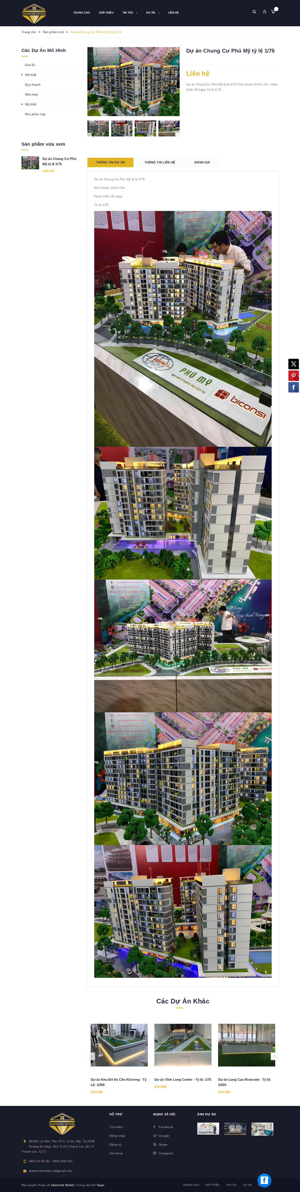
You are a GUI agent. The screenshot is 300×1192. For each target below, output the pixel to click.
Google (164, 1135)
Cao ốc (30, 65)
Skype (163, 1144)
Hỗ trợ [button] (115, 1114)
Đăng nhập (117, 1135)
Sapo (100, 1185)
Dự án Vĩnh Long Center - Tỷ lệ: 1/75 (182, 1079)
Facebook (166, 1127)
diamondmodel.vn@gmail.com (50, 1171)
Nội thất (30, 74)
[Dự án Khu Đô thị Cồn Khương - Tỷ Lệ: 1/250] (119, 1045)
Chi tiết (97, 1092)
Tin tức (128, 12)
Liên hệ (173, 12)
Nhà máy (31, 94)
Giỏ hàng (116, 1153)
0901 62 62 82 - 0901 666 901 (51, 1161)
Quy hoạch (33, 84)
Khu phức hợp (35, 114)
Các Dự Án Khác (183, 1001)
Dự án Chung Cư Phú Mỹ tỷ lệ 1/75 (59, 161)
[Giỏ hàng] (273, 11)
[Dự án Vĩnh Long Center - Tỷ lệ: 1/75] (182, 1045)
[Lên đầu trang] (292, 1162)
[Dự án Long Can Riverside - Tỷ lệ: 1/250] (246, 1045)
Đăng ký (115, 1144)
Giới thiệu (106, 12)
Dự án (151, 12)
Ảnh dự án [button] (206, 1114)
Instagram (166, 1153)
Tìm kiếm (116, 1127)
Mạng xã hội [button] (164, 1114)
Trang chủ (81, 12)
